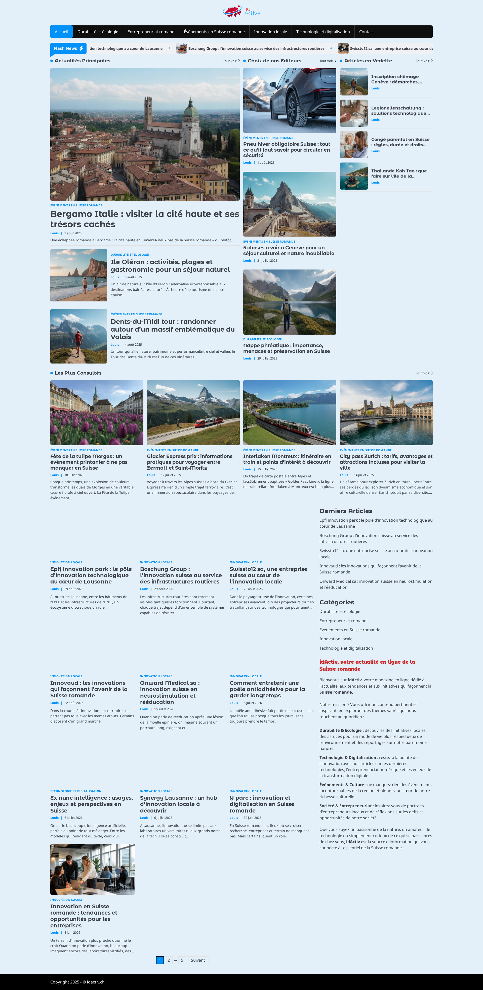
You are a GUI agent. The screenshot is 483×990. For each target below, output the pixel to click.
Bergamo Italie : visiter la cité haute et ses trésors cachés (144, 219)
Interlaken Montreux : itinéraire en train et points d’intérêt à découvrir (287, 459)
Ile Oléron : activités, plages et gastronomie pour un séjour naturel (170, 265)
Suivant (198, 960)
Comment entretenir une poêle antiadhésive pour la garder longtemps (267, 689)
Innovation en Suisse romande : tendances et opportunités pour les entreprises (83, 916)
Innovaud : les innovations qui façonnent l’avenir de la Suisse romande (89, 689)
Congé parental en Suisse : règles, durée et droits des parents (400, 144)
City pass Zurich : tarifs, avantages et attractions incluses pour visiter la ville (386, 462)
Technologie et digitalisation (323, 31)
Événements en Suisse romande (214, 31)
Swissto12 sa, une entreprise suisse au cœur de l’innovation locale (374, 48)
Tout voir (230, 61)
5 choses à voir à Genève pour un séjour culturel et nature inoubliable (288, 250)
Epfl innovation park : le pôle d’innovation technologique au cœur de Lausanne (91, 575)
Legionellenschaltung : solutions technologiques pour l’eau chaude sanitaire (400, 115)
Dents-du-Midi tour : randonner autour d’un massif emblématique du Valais (173, 329)
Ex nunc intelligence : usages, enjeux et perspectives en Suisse (91, 804)
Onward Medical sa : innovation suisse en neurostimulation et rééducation (170, 692)
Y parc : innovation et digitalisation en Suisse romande (262, 804)
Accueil (61, 31)
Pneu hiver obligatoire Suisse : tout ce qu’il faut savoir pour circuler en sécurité (286, 150)
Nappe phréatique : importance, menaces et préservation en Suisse (286, 348)
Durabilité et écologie (97, 31)
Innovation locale (270, 31)
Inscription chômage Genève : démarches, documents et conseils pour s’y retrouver (396, 84)
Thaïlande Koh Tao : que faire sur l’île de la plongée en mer (399, 176)
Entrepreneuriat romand (151, 31)
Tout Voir (326, 61)
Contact (366, 31)
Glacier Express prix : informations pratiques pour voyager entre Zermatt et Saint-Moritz (189, 462)
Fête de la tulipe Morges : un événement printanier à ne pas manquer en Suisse (89, 462)
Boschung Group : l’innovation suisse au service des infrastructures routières (222, 48)
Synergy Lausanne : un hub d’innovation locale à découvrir (178, 804)
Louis (54, 233)
